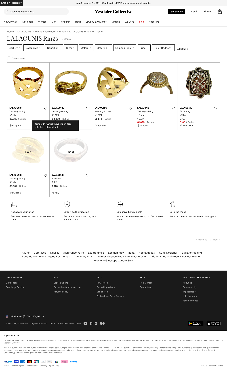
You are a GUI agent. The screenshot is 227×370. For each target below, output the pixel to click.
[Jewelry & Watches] (109, 22)
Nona (131, 253)
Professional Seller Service (110, 296)
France (6, 366)
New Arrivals (10, 21)
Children (65, 21)
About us (187, 282)
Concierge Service (15, 287)
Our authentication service (66, 287)
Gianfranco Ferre (73, 253)
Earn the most (178, 212)
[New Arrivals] (20, 22)
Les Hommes (96, 253)
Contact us (145, 287)
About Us (154, 21)
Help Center (146, 282)
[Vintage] (122, 22)
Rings (62, 31)
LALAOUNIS (24, 31)
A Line (26, 253)
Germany (43, 366)
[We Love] (136, 22)
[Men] (58, 22)
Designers (27, 21)
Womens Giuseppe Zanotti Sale (113, 261)
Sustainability (190, 287)
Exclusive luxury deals (129, 212)
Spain (51, 366)
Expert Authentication (76, 212)
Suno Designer (168, 253)
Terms (52, 323)
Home (10, 31)
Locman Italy (116, 253)
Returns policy (60, 291)
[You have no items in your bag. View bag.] (220, 11)
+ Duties (22, 118)
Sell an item (177, 11)
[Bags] (83, 22)
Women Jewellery (45, 31)
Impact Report (190, 291)
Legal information (38, 323)
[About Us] (161, 22)
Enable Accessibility (11, 2)
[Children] (72, 22)
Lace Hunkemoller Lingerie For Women (46, 257)
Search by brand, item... (22, 11)
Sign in (194, 11)
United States (32, 366)
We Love (129, 21)
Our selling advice (106, 287)
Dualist (54, 253)
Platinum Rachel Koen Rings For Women (176, 257)
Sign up (207, 11)
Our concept (12, 282)
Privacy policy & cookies (69, 323)
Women (42, 21)
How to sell (102, 282)
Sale (141, 21)
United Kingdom (18, 366)
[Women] (49, 22)
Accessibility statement (17, 323)
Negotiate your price (22, 212)
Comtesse (40, 253)
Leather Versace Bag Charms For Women (122, 257)
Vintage (115, 21)
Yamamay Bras (83, 257)
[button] (220, 11)
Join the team (190, 296)
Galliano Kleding (191, 253)
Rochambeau (147, 253)
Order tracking (60, 282)
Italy (57, 366)
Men (53, 21)
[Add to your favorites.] (45, 108)
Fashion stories (190, 300)
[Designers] (36, 22)
